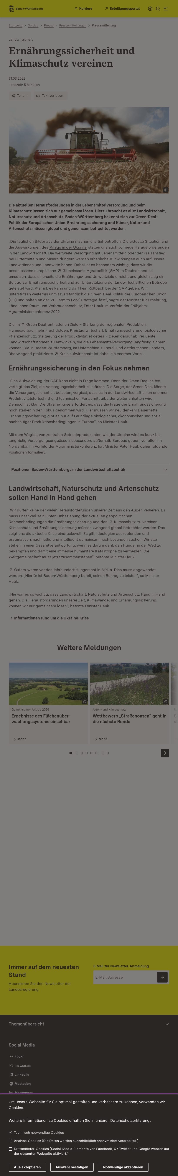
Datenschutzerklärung (130, 1120)
